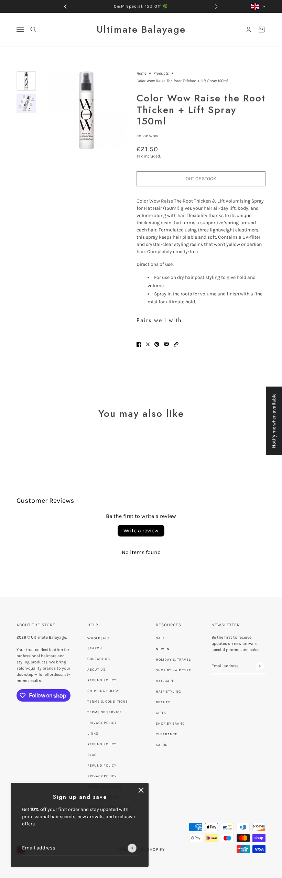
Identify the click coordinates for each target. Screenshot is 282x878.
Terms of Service (104, 712)
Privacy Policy (102, 723)
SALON (162, 745)
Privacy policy (102, 776)
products (161, 73)
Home (142, 73)
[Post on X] (147, 343)
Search (94, 648)
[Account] (248, 29)
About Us (96, 670)
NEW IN (163, 649)
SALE (160, 638)
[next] (216, 6)
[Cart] (261, 29)
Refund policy (101, 744)
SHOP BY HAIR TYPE (173, 670)
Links (92, 733)
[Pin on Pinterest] (157, 343)
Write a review (141, 530)
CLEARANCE (166, 734)
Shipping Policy (103, 691)
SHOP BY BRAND (170, 724)
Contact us (98, 659)
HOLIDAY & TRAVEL (173, 660)
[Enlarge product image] (86, 110)
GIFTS (161, 713)
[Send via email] (166, 343)
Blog (92, 755)
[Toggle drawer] (20, 29)
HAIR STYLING (168, 692)
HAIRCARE (165, 681)
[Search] (33, 29)
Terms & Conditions (107, 702)
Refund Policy (101, 680)
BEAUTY (163, 702)
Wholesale (98, 638)
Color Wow (148, 136)
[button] (176, 343)
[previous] (65, 6)
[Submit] (132, 848)
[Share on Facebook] (139, 343)
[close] (141, 790)
